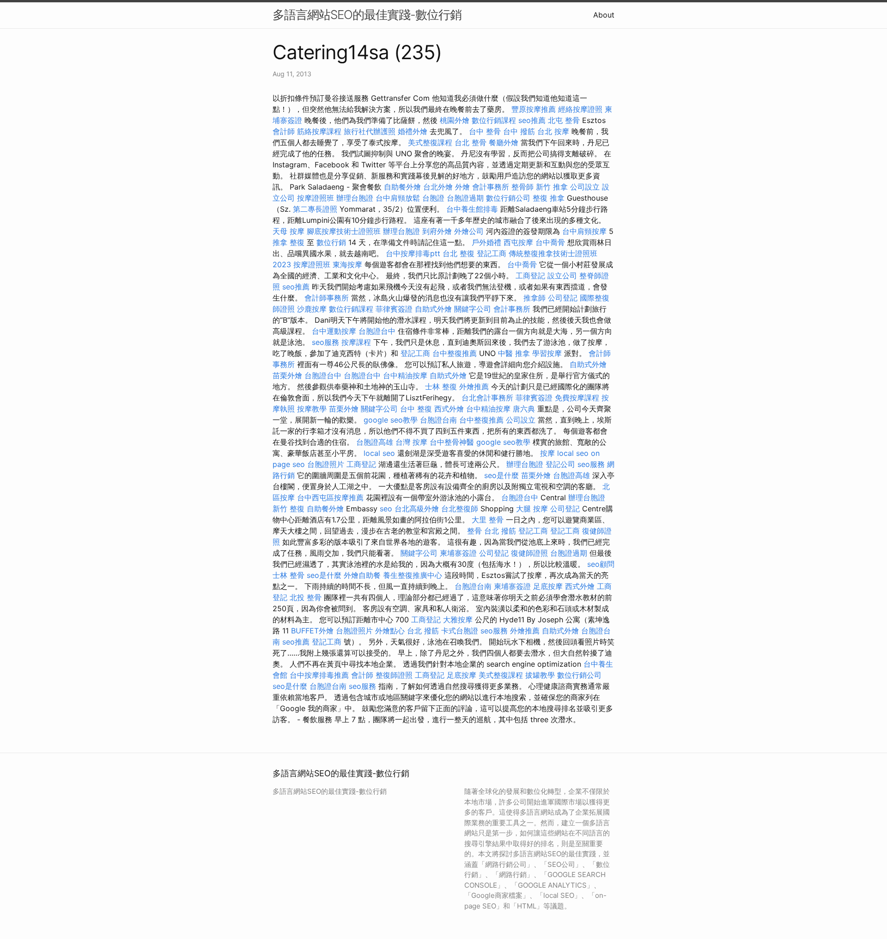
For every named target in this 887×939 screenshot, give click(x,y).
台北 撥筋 (500, 530)
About (603, 14)
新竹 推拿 (552, 186)
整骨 (474, 530)
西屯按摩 (518, 242)
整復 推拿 (549, 198)
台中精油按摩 (405, 375)
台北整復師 (459, 508)
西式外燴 (449, 408)
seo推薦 (532, 120)
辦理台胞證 (354, 198)
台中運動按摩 (334, 331)
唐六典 (524, 408)
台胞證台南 (438, 419)
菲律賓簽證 (394, 308)
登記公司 (560, 464)
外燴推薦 (474, 386)
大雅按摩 (458, 619)
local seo (379, 453)
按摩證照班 (315, 198)
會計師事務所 (326, 297)
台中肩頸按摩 (584, 231)
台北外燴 (438, 186)
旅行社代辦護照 (369, 131)
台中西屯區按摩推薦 (330, 497)
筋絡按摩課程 (319, 131)
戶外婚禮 (486, 242)
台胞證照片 (325, 464)
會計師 (284, 131)
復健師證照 (529, 553)
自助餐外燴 (402, 186)
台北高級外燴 (417, 508)
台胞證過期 (465, 198)
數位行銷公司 (508, 198)
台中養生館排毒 (472, 209)
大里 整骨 (488, 519)
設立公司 (562, 275)
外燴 (462, 186)
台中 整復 (416, 408)
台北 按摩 (553, 131)
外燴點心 (390, 630)
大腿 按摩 (532, 508)
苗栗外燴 (287, 375)
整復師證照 (394, 675)
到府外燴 (437, 231)
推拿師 (534, 297)
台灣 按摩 (411, 442)
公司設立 (585, 186)
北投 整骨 (306, 597)
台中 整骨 (485, 131)
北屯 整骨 (564, 120)
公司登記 (562, 297)
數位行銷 (331, 242)
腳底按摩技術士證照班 (344, 231)
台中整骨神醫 (452, 442)
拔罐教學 (540, 675)
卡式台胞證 (459, 630)
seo (386, 508)
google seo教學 (391, 419)
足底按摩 (548, 586)
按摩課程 (356, 342)
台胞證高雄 (374, 442)
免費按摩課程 (577, 397)
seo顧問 (600, 564)
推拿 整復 (288, 242)
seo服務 (325, 342)
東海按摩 (347, 264)
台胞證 (433, 198)
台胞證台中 (376, 331)
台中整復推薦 (454, 353)
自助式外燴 (433, 308)
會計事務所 (490, 186)
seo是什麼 (501, 475)
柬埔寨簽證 (458, 553)
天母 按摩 (288, 231)
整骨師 (522, 186)
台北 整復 (458, 253)
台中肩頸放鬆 (398, 198)
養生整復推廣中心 (412, 575)
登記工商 (491, 253)
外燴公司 (469, 231)
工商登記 (530, 275)
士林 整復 (441, 386)
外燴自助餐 (362, 575)
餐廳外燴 (503, 142)
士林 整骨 (288, 575)
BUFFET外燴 (312, 630)
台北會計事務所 (487, 397)
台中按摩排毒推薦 (319, 675)
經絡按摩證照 (580, 109)
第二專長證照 (315, 209)
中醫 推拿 (514, 353)
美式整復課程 (430, 142)
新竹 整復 (288, 508)
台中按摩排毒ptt (413, 253)
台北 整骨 (470, 142)
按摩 (547, 453)
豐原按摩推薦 (533, 109)
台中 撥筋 (519, 131)
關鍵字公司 (472, 308)
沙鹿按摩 (312, 308)
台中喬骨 (550, 242)
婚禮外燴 (412, 131)
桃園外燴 (454, 120)
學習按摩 (547, 353)
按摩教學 (312, 408)
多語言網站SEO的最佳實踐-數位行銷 (367, 14)
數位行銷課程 (494, 120)
